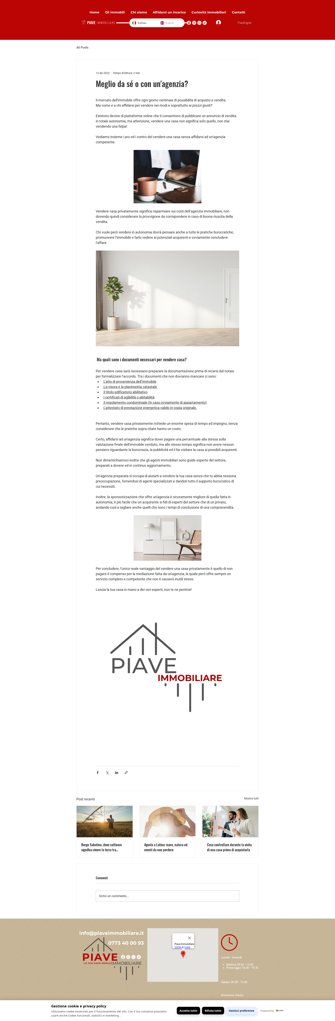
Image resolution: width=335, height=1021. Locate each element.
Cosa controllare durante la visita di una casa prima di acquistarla (229, 847)
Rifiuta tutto (213, 1010)
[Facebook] (189, 23)
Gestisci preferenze (241, 1010)
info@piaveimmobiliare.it (111, 933)
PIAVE (91, 22)
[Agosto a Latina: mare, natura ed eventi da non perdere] (168, 821)
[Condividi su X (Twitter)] (107, 772)
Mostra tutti (251, 798)
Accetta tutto (188, 1010)
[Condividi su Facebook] (97, 772)
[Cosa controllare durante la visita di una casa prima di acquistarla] (230, 821)
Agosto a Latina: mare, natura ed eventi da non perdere (165, 847)
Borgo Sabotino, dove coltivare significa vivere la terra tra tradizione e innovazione (101, 847)
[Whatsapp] (199, 23)
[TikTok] (205, 23)
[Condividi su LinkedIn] (116, 772)
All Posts (82, 47)
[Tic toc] (139, 957)
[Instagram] (194, 23)
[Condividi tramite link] (126, 772)
